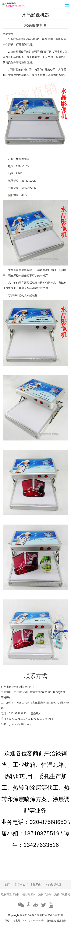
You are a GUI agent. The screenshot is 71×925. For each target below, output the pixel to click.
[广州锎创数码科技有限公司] (35, 4)
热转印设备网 (62, 894)
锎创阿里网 (29, 894)
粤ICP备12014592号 (33, 920)
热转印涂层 (44, 894)
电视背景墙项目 (10, 894)
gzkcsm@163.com (20, 724)
